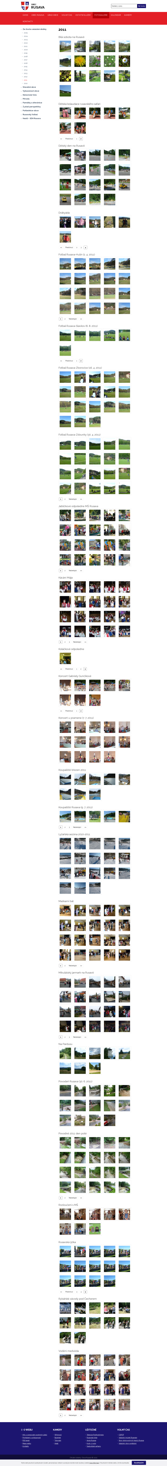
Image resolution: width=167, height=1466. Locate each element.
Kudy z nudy (91, 1443)
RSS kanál (26, 1440)
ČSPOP (121, 1435)
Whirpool (58, 1435)
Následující (73, 319)
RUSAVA (38, 6)
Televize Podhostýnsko (95, 1435)
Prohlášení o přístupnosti (31, 1438)
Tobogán (58, 1440)
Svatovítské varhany (94, 1446)
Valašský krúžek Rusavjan (128, 1438)
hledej (142, 6)
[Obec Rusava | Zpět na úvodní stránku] (25, 6)
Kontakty (25, 1446)
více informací (94, 1463)
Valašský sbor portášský (128, 1443)
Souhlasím (139, 1463)
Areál (56, 1443)
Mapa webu (26, 1443)
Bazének (58, 1438)
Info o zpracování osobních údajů (34, 1435)
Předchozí (69, 139)
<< (61, 139)
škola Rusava (91, 1440)
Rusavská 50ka (92, 1438)
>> (81, 319)
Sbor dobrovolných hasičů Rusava (131, 1440)
